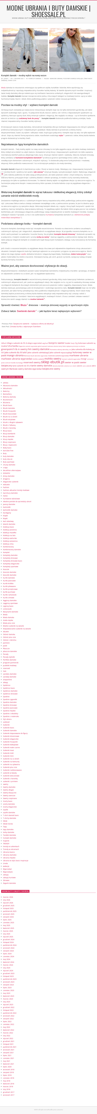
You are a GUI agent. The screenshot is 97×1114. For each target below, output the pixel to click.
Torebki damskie (9, 835)
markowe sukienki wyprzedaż (58, 356)
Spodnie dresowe (10, 705)
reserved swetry (32, 362)
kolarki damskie (9, 524)
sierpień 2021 (8, 1052)
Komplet (6, 552)
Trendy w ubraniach (11, 849)
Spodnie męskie (9, 711)
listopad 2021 (8, 1044)
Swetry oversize (9, 795)
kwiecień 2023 (8, 996)
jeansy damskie (9, 504)
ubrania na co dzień (70, 366)
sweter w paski (72, 362)
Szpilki (5, 810)
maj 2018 (6, 1081)
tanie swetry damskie (41, 365)
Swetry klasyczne (9, 793)
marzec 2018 (8, 1086)
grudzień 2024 (8, 939)
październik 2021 (9, 1047)
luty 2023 (6, 1002)
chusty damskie (9, 465)
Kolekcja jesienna (10, 530)
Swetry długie (8, 790)
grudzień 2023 (8, 973)
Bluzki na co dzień (10, 417)
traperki (6, 841)
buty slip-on (7, 459)
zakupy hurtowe (9, 877)
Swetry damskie (9, 787)
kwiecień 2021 (8, 1064)
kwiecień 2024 (8, 962)
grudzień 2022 (8, 1007)
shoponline (7, 679)
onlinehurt (90, 359)
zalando (79, 366)
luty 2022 (6, 1035)
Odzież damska (9, 634)
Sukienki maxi (8, 750)
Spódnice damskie (10, 691)
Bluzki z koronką (9, 428)
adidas (5, 383)
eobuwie (6, 484)
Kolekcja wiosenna (10, 541)
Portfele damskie (9, 660)
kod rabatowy (8, 521)
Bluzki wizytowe (9, 419)
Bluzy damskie (8, 436)
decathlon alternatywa (12, 470)
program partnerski (10, 662)
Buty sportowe (8, 462)
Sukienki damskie (10, 730)
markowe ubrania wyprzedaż (16, 358)
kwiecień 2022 (8, 1030)
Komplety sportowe (10, 566)
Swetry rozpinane (10, 798)
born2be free (8, 450)
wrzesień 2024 (8, 948)
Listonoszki (7, 609)
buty (72, 343)
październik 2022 (9, 1013)
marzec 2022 (8, 1033)
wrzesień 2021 (8, 1050)
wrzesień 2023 (8, 982)
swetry (5, 784)
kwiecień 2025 (8, 928)
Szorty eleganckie (10, 807)
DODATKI (6, 473)
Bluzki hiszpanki (9, 411)
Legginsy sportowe (10, 603)
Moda (3, 87)
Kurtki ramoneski (9, 595)
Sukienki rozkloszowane (12, 770)
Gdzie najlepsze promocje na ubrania (73, 346)
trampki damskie (9, 838)
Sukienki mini (8, 756)
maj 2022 (6, 1027)
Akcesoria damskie (10, 385)
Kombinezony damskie (12, 549)
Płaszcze (6, 648)
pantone (6, 643)
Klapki (5, 515)
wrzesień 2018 (8, 1069)
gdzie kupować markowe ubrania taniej (50, 346)
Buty (5, 453)
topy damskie (8, 829)
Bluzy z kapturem (10, 445)
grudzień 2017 (8, 1092)
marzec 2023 (8, 999)
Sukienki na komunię (11, 761)
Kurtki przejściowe (10, 589)
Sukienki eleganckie (10, 739)
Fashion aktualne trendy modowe (16, 490)
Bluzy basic (7, 431)
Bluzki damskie (9, 408)
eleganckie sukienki (10, 482)
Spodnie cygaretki (10, 699)
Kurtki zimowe (8, 597)
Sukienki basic (8, 728)
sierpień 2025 (8, 917)
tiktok (5, 821)
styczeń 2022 (8, 1038)
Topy (5, 826)
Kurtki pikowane (9, 586)
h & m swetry (20, 349)
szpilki (23, 254)
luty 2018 (6, 1089)
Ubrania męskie (9, 858)
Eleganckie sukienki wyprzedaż (28, 346)
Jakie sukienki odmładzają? (38, 352)
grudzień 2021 (8, 1041)
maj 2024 (6, 959)
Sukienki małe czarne (11, 747)
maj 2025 (6, 925)
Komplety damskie (35, 78)
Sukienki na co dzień (11, 759)
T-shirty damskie (9, 818)
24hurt (4, 343)
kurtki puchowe (9, 592)
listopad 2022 (8, 1010)
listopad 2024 (8, 942)
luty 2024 (6, 968)
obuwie (6, 631)
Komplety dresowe (10, 558)
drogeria (6, 479)
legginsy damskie (10, 600)
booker (68, 343)
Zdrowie (6, 880)
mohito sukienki (38, 359)
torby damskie (8, 832)
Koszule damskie (9, 572)
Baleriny (6, 391)
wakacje (6, 866)
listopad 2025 (8, 908)
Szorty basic (7, 801)
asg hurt (45, 343)
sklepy (5, 682)
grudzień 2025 (8, 905)
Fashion (6, 487)
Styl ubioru (7, 719)
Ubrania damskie (9, 855)
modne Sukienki (37, 299)
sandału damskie (9, 674)
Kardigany (7, 513)
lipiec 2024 (7, 953)
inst (70, 349)
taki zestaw (38, 172)
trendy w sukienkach (11, 846)
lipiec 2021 (7, 1055)
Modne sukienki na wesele (13, 626)
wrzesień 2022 (8, 1016)
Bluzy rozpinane (9, 442)
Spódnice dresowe (10, 694)
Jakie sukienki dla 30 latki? (15, 352)
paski (5, 646)
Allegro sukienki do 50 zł (17, 343)
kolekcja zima (8, 544)
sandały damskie (9, 677)
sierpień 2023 (8, 985)
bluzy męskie (8, 439)
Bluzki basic (7, 405)
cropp (5, 467)
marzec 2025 (8, 931)
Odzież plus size (9, 637)
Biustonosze (8, 400)
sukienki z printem (10, 781)
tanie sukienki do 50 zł (21, 366)
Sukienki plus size (10, 767)
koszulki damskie (9, 575)
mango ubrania (15, 355)
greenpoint (7, 349)
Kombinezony (8, 547)
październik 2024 (9, 945)
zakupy (6, 875)
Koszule (6, 569)
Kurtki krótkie (8, 583)
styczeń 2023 (8, 1004)
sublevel (6, 722)
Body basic (7, 448)
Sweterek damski (26, 311)
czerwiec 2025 (8, 922)
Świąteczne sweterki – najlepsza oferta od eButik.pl (33, 324)
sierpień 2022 (8, 1019)
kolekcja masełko (9, 532)
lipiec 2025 (7, 920)
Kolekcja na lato (9, 535)
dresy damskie (8, 476)
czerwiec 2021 (8, 1058)
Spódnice (6, 685)
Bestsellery (7, 394)
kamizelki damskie (10, 510)
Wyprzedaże (8, 872)
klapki (5, 518)
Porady (5, 654)
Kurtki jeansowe (9, 581)
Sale (4, 671)
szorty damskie (9, 804)
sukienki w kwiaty (10, 773)
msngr (84, 358)
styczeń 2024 (8, 970)
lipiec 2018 (7, 1075)
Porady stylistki (9, 657)
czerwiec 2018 (8, 1078)
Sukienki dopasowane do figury (15, 733)
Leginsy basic (8, 606)
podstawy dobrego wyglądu (73, 78)
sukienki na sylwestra (11, 764)
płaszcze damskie (10, 651)
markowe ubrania (56, 78)
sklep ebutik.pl (52, 362)
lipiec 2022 (7, 1021)
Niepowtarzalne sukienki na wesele (17, 629)
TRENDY (6, 843)
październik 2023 (9, 979)
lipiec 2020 (7, 1067)
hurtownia (50, 215)
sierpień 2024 (8, 951)
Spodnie (6, 696)
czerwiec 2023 (8, 990)
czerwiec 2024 (8, 956)
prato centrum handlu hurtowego (12, 363)
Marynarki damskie (10, 612)
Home (5, 496)
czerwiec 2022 (8, 1024)
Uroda (5, 863)
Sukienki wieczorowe (11, 776)
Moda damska (8, 617)
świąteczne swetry (51, 368)
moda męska (8, 620)
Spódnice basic (9, 688)
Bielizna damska (9, 397)
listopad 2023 (8, 976)
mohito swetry (52, 358)
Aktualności (7, 388)
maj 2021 (6, 1061)
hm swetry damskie (38, 349)
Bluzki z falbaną (9, 425)
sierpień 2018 (8, 1072)
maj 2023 (6, 993)
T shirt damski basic (11, 815)
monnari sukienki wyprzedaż (71, 359)
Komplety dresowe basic (12, 561)
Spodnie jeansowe (10, 708)
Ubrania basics (9, 852)
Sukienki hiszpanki (10, 742)
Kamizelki (7, 507)
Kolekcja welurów (10, 538)
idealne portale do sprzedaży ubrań (17, 501)
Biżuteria (6, 402)
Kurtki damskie (9, 578)
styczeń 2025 (8, 937)
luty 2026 (6, 900)
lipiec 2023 (7, 987)
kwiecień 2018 (8, 1084)
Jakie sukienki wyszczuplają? (61, 352)
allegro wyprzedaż (34, 343)
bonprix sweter (57, 342)
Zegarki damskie (9, 883)
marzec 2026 (8, 897)
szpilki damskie (9, 812)
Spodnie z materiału (11, 716)
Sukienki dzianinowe (11, 736)
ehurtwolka (13, 346)
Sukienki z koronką (10, 778)
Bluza (23, 305)
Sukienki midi (8, 753)
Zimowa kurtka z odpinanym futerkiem (25, 326)
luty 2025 (6, 934)
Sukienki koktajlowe (10, 744)
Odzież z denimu (9, 640)
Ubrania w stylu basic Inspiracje (15, 860)
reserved (6, 668)
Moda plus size (9, 623)
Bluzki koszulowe (9, 414)
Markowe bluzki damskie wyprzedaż (36, 356)
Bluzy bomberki (9, 433)
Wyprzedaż (7, 869)
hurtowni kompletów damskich (28, 158)
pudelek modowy (9, 665)
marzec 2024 (8, 965)
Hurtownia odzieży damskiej (59, 349)
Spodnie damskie (10, 702)
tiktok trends (8, 824)
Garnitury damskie (10, 493)
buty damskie (8, 456)
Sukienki (6, 725)
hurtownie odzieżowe (11, 499)
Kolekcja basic (8, 527)
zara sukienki (87, 366)
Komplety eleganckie (11, 564)
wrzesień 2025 (8, 914)
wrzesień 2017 (8, 1095)
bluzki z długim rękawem (13, 422)
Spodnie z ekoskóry (10, 713)
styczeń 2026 (8, 903)
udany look (12, 80)
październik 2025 (9, 911)
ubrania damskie (58, 366)
